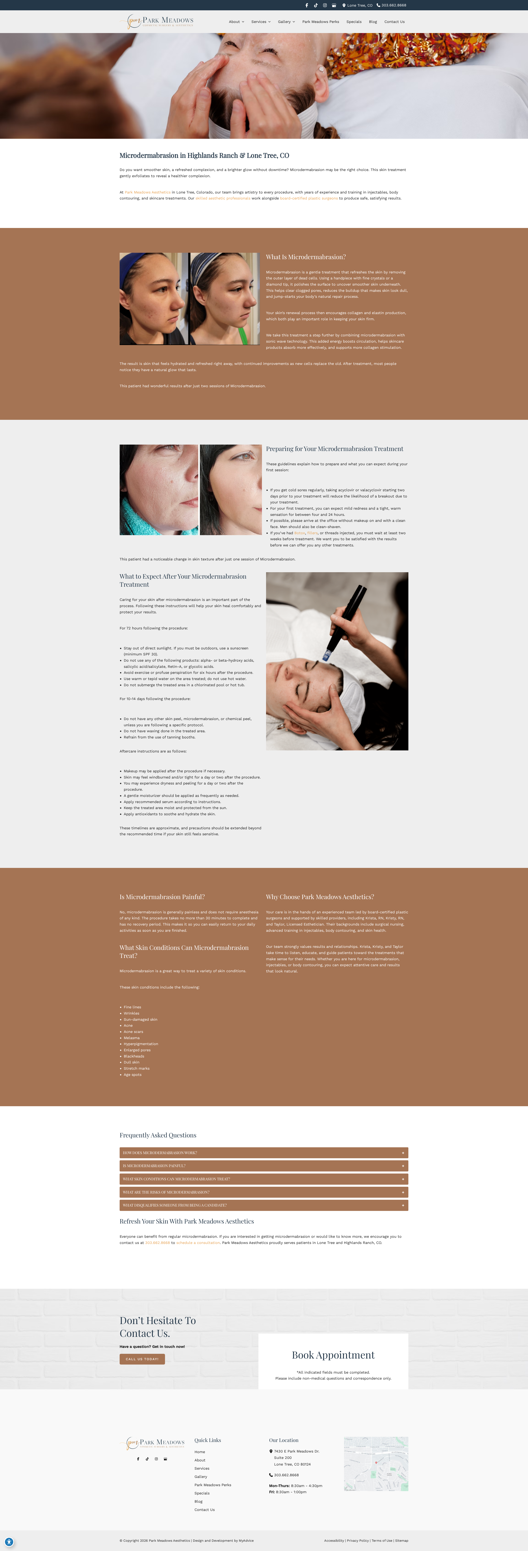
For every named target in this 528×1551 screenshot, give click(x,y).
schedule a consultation (198, 1242)
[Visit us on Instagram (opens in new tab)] (325, 5)
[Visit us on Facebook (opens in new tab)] (307, 5)
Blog (198, 1501)
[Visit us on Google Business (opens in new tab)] (334, 5)
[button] (242, 21)
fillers (312, 533)
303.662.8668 (157, 1242)
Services (201, 1468)
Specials (202, 1493)
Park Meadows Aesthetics (148, 192)
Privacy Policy (358, 1541)
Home (199, 1452)
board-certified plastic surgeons (309, 198)
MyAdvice (246, 1541)
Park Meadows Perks (212, 1485)
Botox (299, 533)
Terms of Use (382, 1541)
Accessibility (334, 1541)
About (199, 1460)
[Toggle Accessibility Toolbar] (9, 1542)
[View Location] (344, 5)
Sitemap (401, 1541)
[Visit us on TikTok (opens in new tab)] (316, 5)
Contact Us (204, 1509)
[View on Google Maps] (376, 1464)
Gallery (200, 1476)
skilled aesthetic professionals (223, 198)
